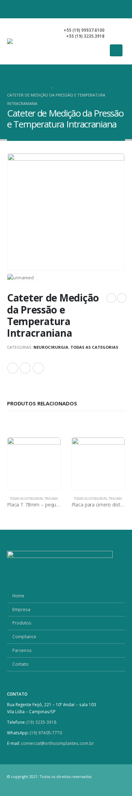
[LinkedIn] (119, 9)
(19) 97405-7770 (46, 732)
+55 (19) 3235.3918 (85, 36)
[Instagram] (107, 9)
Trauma (51, 498)
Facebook (12, 368)
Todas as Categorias (94, 347)
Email (38, 368)
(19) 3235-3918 (41, 722)
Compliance (24, 636)
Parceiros (22, 650)
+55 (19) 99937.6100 (84, 30)
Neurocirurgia (50, 347)
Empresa (21, 609)
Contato (20, 664)
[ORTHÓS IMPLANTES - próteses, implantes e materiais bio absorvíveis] (31, 41)
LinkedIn (25, 368)
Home (18, 595)
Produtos (21, 623)
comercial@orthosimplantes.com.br (57, 743)
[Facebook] (94, 9)
